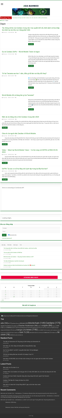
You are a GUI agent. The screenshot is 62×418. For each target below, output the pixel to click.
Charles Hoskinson (28, 326)
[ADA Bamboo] (31, 4)
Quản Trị (24, 332)
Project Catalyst (15, 332)
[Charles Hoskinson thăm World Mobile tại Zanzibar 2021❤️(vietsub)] (2, 265)
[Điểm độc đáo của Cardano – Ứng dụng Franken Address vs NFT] (2, 257)
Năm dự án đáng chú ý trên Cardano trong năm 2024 (20, 117)
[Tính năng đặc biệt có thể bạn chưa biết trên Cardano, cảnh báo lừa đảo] (2, 248)
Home (2, 20)
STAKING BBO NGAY (31, 277)
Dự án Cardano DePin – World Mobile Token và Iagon (21, 52)
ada (4, 323)
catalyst (15, 325)
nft (39, 330)
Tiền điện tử (54, 332)
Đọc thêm (31, 44)
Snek (41, 332)
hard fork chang (32, 327)
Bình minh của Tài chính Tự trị (11, 367)
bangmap (5, 75)
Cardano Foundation (7, 325)
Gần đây (3, 245)
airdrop (14, 323)
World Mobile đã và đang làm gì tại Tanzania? (18, 95)
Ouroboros (49, 330)
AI (10, 323)
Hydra (54, 327)
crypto (47, 325)
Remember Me (12, 235)
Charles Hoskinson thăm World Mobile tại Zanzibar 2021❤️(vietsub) (19, 265)
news (32, 329)
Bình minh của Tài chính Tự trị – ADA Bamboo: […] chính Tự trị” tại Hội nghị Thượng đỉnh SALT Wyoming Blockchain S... (28, 399)
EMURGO (10, 327)
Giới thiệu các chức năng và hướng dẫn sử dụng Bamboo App (19, 346)
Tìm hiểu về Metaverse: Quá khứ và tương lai (14, 261)
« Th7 (2, 300)
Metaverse (5, 32)
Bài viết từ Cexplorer (29, 305)
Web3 (21, 335)
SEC (38, 332)
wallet (17, 335)
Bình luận (15, 245)
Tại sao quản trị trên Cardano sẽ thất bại (13, 252)
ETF (15, 327)
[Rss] (29, 416)
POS (9, 332)
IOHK (14, 330)
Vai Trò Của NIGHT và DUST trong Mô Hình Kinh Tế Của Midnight (20, 350)
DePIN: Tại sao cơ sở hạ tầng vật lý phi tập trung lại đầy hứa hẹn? (25, 169)
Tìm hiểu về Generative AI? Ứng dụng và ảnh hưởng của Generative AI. (21, 341)
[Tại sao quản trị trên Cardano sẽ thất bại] (2, 252)
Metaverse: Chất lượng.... (11, 402)
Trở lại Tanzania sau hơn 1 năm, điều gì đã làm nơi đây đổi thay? (24, 73)
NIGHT (43, 330)
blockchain (36, 323)
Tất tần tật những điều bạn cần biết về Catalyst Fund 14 (18, 354)
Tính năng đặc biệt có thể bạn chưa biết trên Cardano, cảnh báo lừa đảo (20, 248)
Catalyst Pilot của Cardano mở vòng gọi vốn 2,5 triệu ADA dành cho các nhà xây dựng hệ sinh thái (29, 371)
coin (40, 325)
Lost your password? (7, 238)
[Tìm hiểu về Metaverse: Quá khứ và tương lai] (2, 261)
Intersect (9, 330)
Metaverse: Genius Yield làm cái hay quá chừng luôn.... (17, 407)
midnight (21, 330)
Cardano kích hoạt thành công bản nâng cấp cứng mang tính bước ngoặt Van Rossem (26, 376)
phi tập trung (4, 332)
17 (5, 294)
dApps (54, 325)
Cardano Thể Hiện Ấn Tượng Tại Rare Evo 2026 (16, 380)
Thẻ (21, 245)
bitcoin (24, 323)
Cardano (53, 323)
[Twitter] (31, 416)
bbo (18, 323)
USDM (12, 335)
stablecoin (47, 332)
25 (14, 296)
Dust (5, 327)
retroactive (33, 332)
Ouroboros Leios (56, 330)
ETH (19, 327)
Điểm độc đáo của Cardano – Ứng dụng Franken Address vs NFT (19, 256)
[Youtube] (32, 416)
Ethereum (24, 327)
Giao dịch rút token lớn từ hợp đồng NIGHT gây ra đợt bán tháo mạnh (22, 384)
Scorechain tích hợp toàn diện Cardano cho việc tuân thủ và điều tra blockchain (29, 17)
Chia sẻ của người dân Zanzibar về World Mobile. (19, 133)
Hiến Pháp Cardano (46, 327)
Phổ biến (9, 245)
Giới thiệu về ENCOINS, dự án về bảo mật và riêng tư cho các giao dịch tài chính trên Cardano (28, 358)
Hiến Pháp (39, 327)
